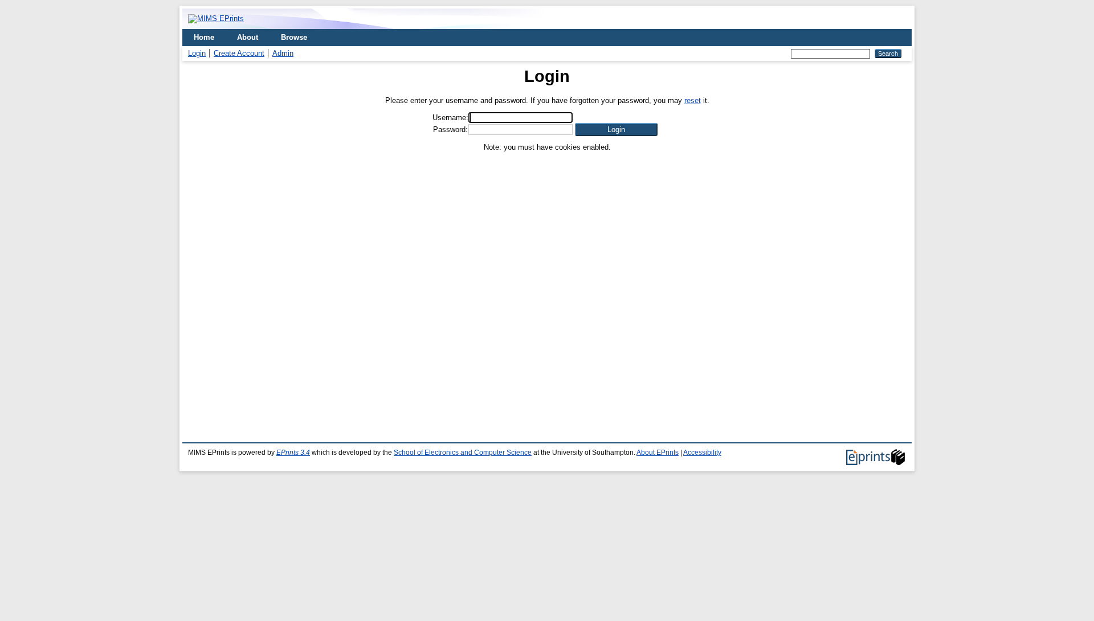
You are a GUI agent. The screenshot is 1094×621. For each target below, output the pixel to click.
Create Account (239, 53)
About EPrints (657, 452)
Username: (450, 117)
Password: (450, 129)
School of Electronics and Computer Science (463, 452)
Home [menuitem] (204, 37)
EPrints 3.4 (293, 452)
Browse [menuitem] (294, 37)
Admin (282, 53)
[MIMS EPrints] (216, 18)
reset (692, 100)
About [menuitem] (247, 37)
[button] (616, 129)
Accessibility (702, 452)
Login (197, 53)
